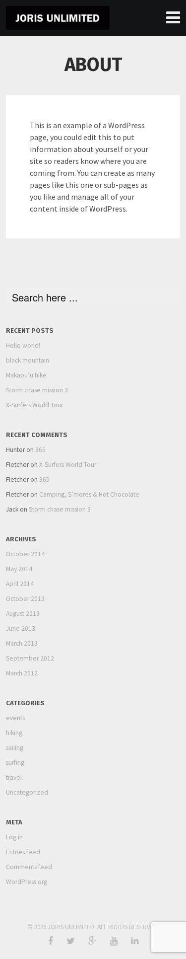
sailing (14, 747)
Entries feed (23, 852)
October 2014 (25, 554)
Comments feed (29, 867)
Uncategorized (27, 792)
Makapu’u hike (26, 375)
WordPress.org (26, 882)
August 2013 (23, 613)
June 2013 (20, 628)
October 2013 (25, 598)
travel (14, 777)
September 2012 (30, 658)
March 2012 (22, 673)
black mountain (27, 360)
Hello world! (23, 345)
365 (40, 449)
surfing (15, 762)
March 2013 (22, 643)
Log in (14, 837)
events (15, 718)
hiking (14, 733)
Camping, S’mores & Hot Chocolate (89, 494)
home (172, 17)
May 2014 (19, 569)
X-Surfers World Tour (34, 405)
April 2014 (20, 584)
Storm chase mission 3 (37, 390)
